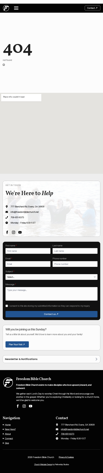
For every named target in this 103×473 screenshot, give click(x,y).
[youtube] (20, 232)
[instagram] (13, 232)
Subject (9, 271)
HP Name (5, 244)
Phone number (60, 258)
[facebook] (7, 232)
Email (8, 258)
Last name (57, 245)
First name (11, 245)
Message (10, 284)
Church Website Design (43, 464)
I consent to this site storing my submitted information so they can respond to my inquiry (49, 305)
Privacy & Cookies (66, 457)
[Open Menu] (16, 8)
